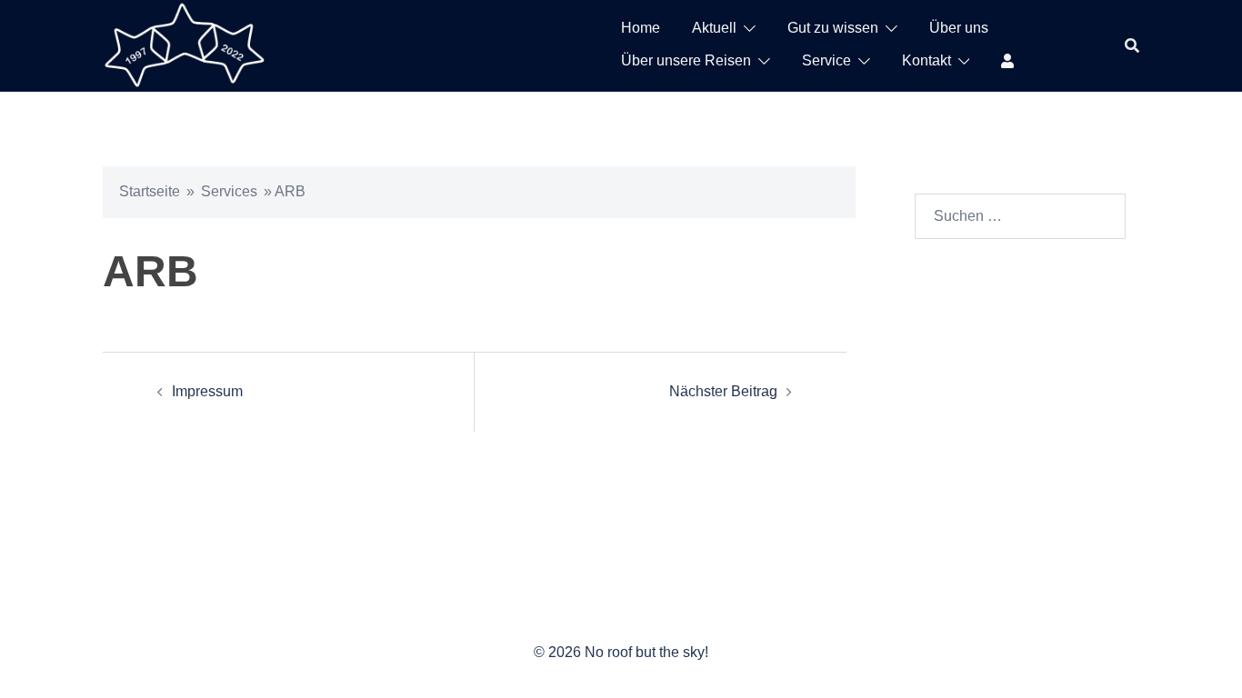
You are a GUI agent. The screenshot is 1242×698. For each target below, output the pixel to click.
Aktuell (714, 27)
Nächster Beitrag (723, 391)
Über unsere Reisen (686, 60)
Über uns (958, 27)
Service (826, 60)
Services (229, 191)
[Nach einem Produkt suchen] (1132, 45)
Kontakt (926, 60)
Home (640, 27)
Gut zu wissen (832, 27)
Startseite (149, 191)
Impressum (207, 391)
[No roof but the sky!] (184, 44)
